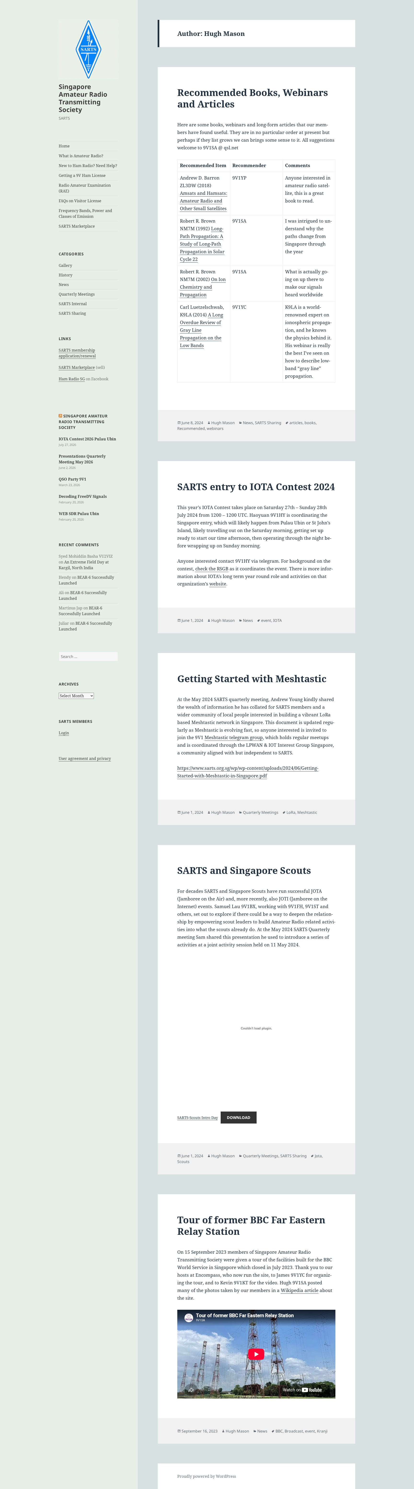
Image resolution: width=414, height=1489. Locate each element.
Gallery (65, 265)
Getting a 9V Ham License (82, 175)
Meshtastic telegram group (234, 737)
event (266, 620)
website (217, 584)
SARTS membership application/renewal (77, 353)
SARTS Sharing (72, 313)
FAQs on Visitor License (80, 200)
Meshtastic (307, 812)
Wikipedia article (299, 1290)
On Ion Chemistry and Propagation (203, 287)
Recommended (191, 428)
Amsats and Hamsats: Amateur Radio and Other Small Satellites (203, 201)
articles (296, 422)
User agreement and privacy (85, 758)
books (310, 422)
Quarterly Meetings (77, 294)
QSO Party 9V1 (72, 479)
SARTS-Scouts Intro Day (197, 1117)
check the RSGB (211, 569)
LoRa (291, 812)
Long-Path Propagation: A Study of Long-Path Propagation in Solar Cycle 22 (202, 243)
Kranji (322, 1431)
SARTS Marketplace (77, 226)
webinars (215, 428)
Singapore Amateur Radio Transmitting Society (83, 98)
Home (64, 146)
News (64, 284)
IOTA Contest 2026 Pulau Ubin (87, 439)
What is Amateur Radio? (81, 155)
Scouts (183, 1161)
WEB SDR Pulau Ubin (79, 513)
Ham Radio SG (72, 379)
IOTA (277, 620)
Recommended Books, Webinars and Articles (252, 98)
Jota (318, 1155)
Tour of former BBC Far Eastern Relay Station (251, 1225)
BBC (279, 1431)
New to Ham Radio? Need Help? (88, 165)
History (65, 275)
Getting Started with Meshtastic (252, 678)
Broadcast (294, 1431)
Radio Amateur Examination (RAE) (85, 188)
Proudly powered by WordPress (206, 1476)
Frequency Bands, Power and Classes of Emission (85, 213)
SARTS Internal (73, 303)
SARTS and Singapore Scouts (244, 870)
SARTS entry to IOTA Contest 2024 (256, 486)
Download (238, 1117)
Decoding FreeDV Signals (83, 496)
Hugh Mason (223, 422)
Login (64, 733)
